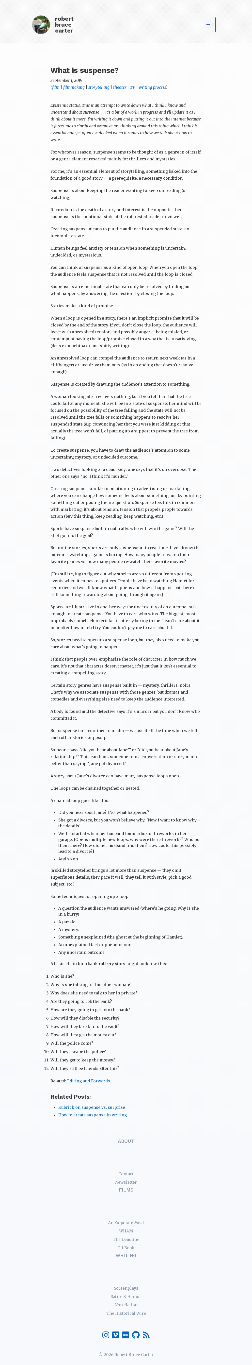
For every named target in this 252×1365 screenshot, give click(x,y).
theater (119, 87)
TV (132, 87)
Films (126, 1190)
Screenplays (126, 1288)
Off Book (126, 1247)
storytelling (99, 87)
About (126, 1141)
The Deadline (126, 1239)
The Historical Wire (126, 1313)
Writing (126, 1255)
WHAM (126, 1230)
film (56, 87)
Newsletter (126, 1182)
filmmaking (74, 87)
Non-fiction (126, 1304)
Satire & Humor (126, 1296)
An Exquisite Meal (126, 1222)
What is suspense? (84, 70)
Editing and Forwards (88, 1080)
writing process (152, 87)
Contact (126, 1173)
